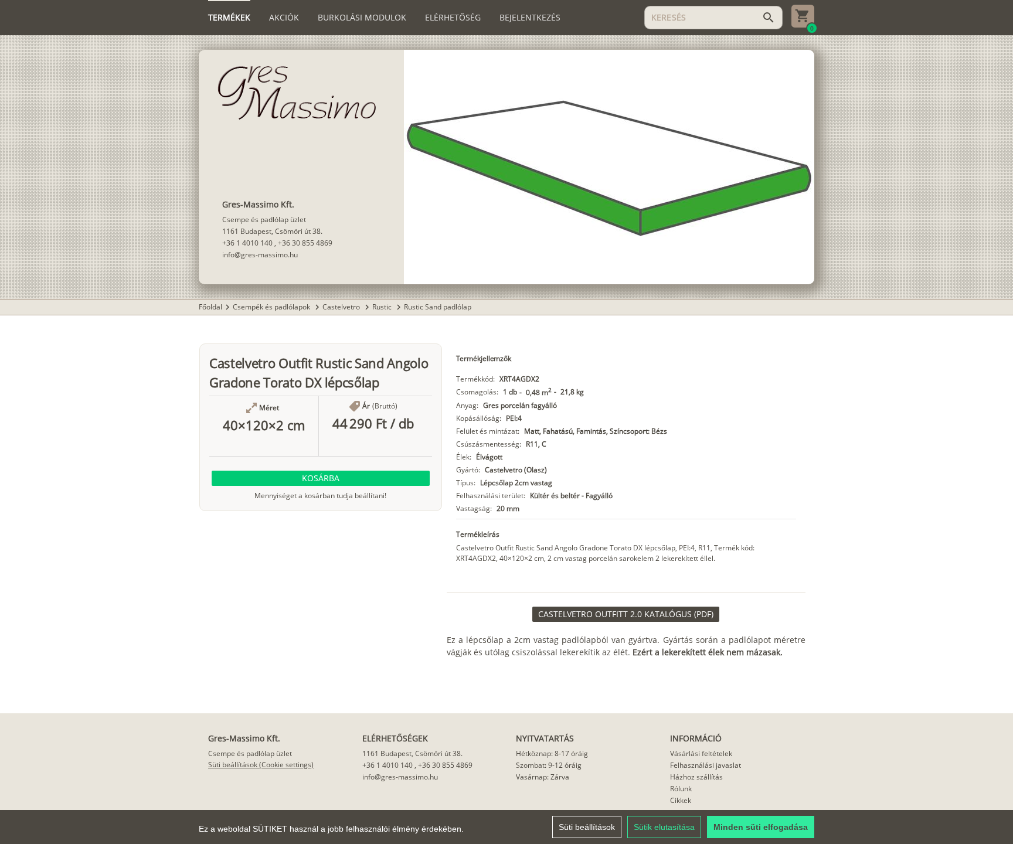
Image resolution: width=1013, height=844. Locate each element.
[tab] (229, 17)
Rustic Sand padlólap (437, 307)
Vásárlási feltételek (701, 753)
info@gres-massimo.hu (260, 255)
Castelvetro (342, 307)
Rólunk (681, 789)
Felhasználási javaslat (705, 765)
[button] (321, 478)
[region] (506, 827)
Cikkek (680, 800)
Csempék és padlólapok (272, 307)
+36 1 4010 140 (247, 243)
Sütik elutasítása (664, 827)
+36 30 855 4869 (305, 243)
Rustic (382, 307)
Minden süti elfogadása (760, 827)
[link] (625, 614)
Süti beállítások (587, 827)
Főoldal (210, 307)
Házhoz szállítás (696, 777)
